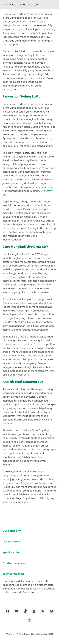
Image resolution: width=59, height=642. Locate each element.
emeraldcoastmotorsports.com (21, 4)
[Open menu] (44, 4)
